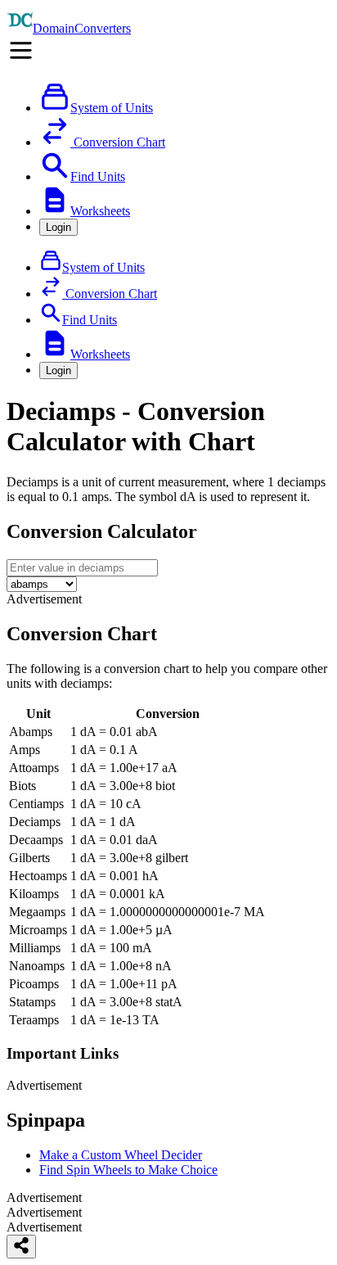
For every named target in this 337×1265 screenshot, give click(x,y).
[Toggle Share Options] (21, 1246)
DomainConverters (82, 28)
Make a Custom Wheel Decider (120, 1155)
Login (58, 227)
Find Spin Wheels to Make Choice (128, 1170)
